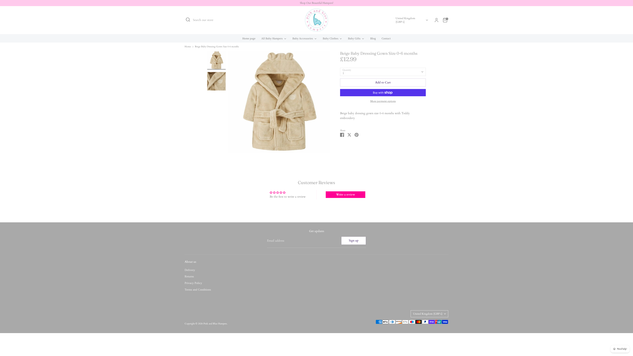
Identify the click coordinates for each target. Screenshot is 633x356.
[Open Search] (188, 19)
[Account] (436, 20)
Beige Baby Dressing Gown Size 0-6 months (217, 46)
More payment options (383, 101)
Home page (249, 38)
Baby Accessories (303, 38)
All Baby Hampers (272, 38)
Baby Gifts (354, 38)
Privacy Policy (193, 283)
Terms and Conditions (198, 289)
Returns (189, 276)
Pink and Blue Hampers (215, 323)
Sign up (354, 240)
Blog (373, 38)
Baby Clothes (331, 38)
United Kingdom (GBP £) (405, 20)
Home (188, 46)
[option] (279, 103)
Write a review (345, 194)
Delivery (190, 270)
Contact (386, 38)
